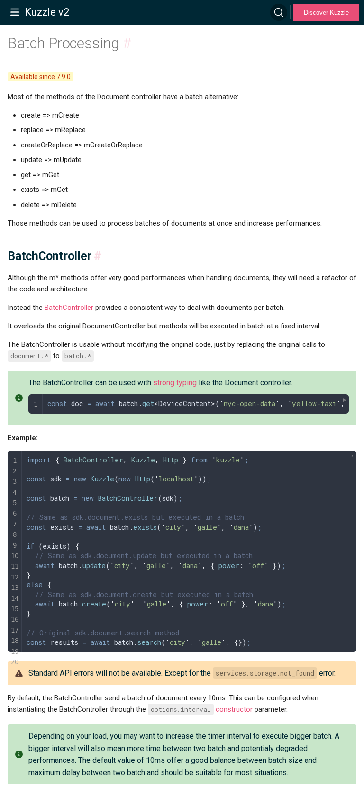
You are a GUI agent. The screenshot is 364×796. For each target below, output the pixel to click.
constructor (234, 709)
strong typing (175, 382)
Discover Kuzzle (326, 12)
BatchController (69, 307)
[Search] (278, 12)
